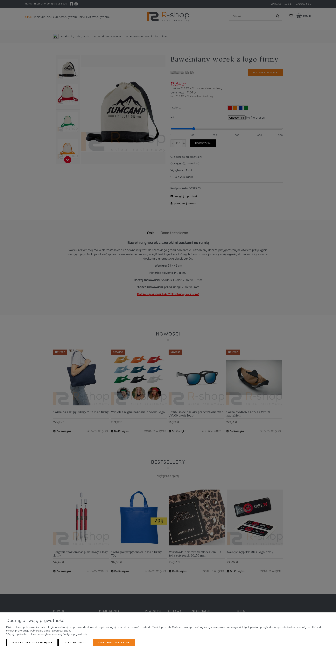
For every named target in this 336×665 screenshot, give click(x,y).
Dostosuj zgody (75, 642)
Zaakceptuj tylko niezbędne (31, 642)
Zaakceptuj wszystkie (114, 642)
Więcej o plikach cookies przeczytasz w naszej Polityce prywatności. (47, 634)
